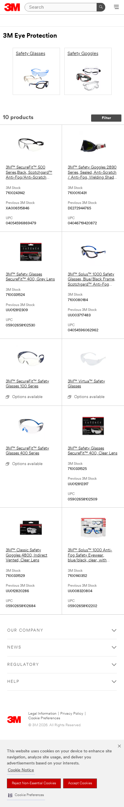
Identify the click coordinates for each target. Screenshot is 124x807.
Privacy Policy (71, 714)
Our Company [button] (25, 630)
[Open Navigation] (116, 7)
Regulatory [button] (23, 665)
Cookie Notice (21, 770)
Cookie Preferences (44, 718)
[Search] (101, 7)
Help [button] (13, 682)
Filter (106, 118)
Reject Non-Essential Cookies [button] (34, 783)
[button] (26, 795)
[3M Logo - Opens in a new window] (12, 7)
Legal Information (42, 714)
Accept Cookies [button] (80, 783)
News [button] (14, 647)
